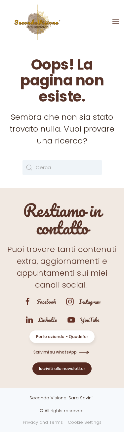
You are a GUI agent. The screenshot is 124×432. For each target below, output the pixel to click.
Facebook (46, 301)
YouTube (89, 319)
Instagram (90, 301)
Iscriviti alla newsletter (62, 368)
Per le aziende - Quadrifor (62, 336)
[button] (115, 21)
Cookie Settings (85, 422)
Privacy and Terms (43, 422)
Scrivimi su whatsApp (55, 352)
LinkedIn (47, 319)
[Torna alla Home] (36, 21)
